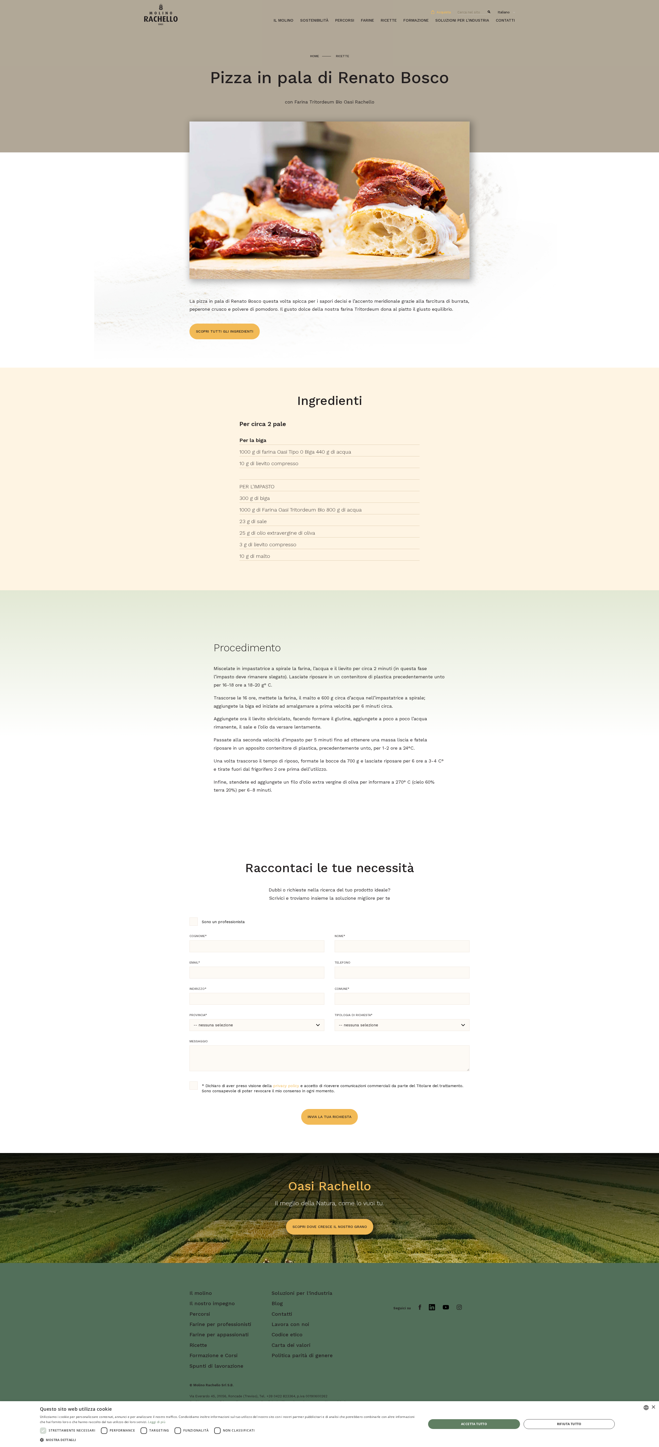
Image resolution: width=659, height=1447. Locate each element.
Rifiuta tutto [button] (569, 1424)
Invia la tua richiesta (329, 1117)
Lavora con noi (290, 1324)
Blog (277, 1303)
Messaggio (198, 1041)
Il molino (283, 20)
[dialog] (329, 1424)
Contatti (505, 20)
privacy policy (286, 1086)
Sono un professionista (223, 922)
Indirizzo (197, 989)
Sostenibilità (314, 20)
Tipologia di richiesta (353, 1015)
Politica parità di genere (302, 1355)
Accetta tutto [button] (474, 1424)
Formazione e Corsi (213, 1355)
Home (314, 56)
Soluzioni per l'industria (462, 20)
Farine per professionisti (220, 1324)
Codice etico (287, 1334)
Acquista (443, 12)
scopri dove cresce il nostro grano (329, 1227)
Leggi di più (156, 1422)
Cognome (198, 936)
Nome (340, 936)
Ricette (389, 20)
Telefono (342, 962)
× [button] (653, 1407)
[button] (227, 1440)
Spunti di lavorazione (216, 1366)
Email (194, 962)
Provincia (198, 1015)
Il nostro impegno (212, 1303)
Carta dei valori (291, 1345)
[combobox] (646, 1407)
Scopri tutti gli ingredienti (224, 331)
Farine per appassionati (219, 1334)
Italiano (504, 12)
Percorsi (344, 20)
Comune (342, 989)
